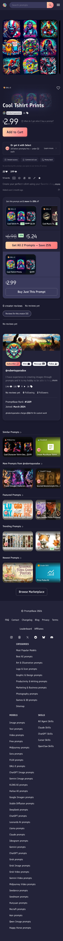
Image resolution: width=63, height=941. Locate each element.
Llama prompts (16, 828)
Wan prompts (15, 915)
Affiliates (38, 628)
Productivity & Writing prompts (31, 681)
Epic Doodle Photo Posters (48, 517)
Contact (15, 619)
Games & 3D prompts (26, 700)
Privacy (45, 619)
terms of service (41, 166)
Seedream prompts (18, 896)
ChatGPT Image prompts (21, 772)
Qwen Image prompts (20, 921)
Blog (37, 619)
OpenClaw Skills (46, 746)
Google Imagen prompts (21, 797)
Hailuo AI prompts (18, 791)
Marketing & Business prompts (31, 687)
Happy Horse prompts (20, 927)
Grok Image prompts (19, 865)
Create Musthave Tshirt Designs (48, 454)
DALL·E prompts (17, 766)
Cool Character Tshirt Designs (15, 454)
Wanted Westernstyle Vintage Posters (48, 486)
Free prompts (16, 741)
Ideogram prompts (18, 840)
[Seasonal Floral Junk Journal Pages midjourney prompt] (18, 573)
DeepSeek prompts (18, 809)
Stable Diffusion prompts (21, 803)
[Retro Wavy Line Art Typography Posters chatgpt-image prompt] (18, 510)
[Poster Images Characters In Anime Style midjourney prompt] (18, 478)
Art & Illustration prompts (29, 662)
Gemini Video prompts (20, 878)
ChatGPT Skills (45, 733)
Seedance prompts (18, 890)
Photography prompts (27, 693)
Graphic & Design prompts (29, 675)
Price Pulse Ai (43, 580)
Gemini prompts (17, 847)
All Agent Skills (45, 721)
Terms (55, 619)
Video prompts (16, 735)
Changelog (27, 619)
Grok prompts (16, 859)
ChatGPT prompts (18, 816)
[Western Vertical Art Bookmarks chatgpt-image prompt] (18, 541)
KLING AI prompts (18, 784)
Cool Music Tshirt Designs (49, 224)
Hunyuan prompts (18, 903)
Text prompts (16, 729)
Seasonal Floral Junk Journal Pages (15, 580)
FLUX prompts (16, 760)
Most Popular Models (26, 650)
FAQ (7, 619)
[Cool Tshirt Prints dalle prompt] (21, 264)
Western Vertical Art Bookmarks (15, 549)
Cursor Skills (44, 740)
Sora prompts (16, 753)
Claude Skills (44, 727)
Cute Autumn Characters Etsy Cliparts (43, 549)
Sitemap (20, 706)
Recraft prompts (17, 909)
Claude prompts (17, 834)
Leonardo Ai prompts (19, 822)
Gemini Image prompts (21, 778)
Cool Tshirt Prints (14, 272)
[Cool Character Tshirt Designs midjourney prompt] (18, 447)
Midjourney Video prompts (22, 884)
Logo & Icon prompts (26, 669)
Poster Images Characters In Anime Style (15, 486)
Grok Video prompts (19, 871)
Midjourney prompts (19, 747)
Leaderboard (26, 628)
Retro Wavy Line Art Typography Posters (15, 517)
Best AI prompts (24, 656)
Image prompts (17, 722)
